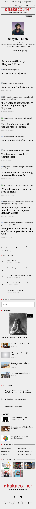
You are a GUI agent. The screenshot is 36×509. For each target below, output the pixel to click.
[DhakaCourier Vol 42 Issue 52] (18, 476)
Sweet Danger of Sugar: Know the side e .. (22, 428)
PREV (5, 248)
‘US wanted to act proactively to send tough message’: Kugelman (17, 105)
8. (2, 250)
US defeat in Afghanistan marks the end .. (20, 437)
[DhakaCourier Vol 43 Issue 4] (6, 468)
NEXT (6, 251)
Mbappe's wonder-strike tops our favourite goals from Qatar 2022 (17, 231)
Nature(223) (5, 455)
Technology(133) (24, 449)
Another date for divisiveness (17, 87)
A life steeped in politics (20, 344)
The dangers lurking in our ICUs (21, 354)
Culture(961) (5, 452)
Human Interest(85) (25, 455)
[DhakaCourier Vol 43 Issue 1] (6, 476)
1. (10, 247)
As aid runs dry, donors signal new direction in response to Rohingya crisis (17, 210)
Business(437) (6, 449)
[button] (29, 16)
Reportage (4, 130)
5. (23, 247)
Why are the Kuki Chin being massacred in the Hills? (17, 174)
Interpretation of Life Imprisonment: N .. (19, 418)
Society (3, 77)
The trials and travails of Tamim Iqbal (14, 155)
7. (30, 247)
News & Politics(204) (25, 452)
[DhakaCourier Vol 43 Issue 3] (18, 468)
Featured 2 (4, 111)
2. (13, 247)
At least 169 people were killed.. (20, 374)
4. (20, 247)
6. (26, 247)
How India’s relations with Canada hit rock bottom (15, 125)
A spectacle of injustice (13, 73)
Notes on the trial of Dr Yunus (17, 140)
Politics (3, 90)
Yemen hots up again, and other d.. (20, 364)
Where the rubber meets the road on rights (16, 190)
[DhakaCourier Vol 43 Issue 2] (29, 468)
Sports (3, 160)
